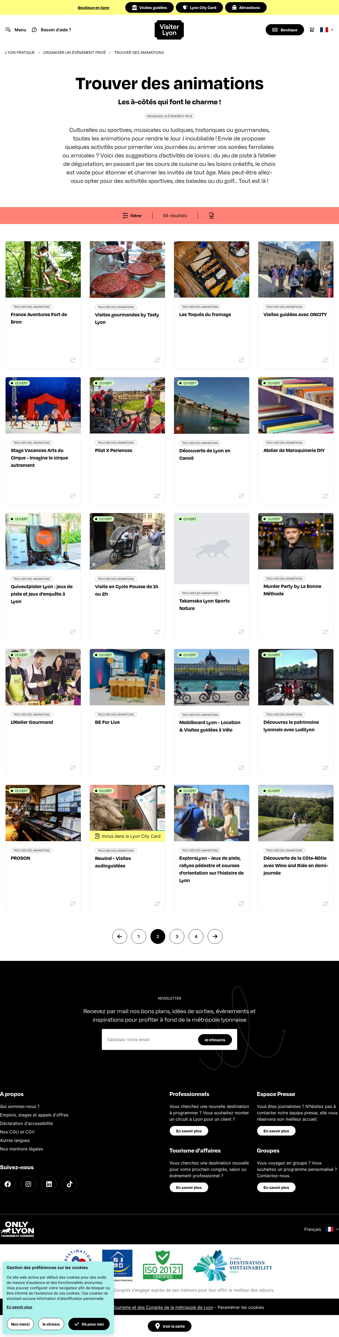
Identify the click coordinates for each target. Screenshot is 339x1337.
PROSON (20, 857)
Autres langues (15, 1140)
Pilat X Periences (113, 450)
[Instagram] (28, 1184)
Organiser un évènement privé (74, 52)
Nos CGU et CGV (17, 1131)
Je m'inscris (215, 1039)
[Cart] (312, 29)
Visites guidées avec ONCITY (295, 314)
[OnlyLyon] (17, 1229)
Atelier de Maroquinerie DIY (294, 450)
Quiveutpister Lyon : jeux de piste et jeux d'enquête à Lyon (42, 593)
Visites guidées (153, 7)
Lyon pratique (20, 52)
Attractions (249, 7)
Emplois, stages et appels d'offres (34, 1114)
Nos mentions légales (21, 1148)
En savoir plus (189, 1130)
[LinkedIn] (49, 1184)
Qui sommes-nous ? (19, 1106)
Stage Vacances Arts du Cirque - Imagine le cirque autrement (39, 457)
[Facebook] (7, 1184)
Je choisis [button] (51, 1324)
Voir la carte (174, 1326)
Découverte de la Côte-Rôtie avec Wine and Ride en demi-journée (296, 865)
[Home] (169, 30)
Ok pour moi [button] (93, 1324)
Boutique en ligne (93, 7)
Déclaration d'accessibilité (26, 1123)
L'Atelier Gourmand (32, 722)
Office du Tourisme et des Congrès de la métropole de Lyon (153, 1307)
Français (312, 1229)
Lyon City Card (203, 7)
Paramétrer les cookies (241, 1307)
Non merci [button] (20, 1324)
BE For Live (107, 722)
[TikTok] (69, 1184)
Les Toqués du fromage (205, 314)
